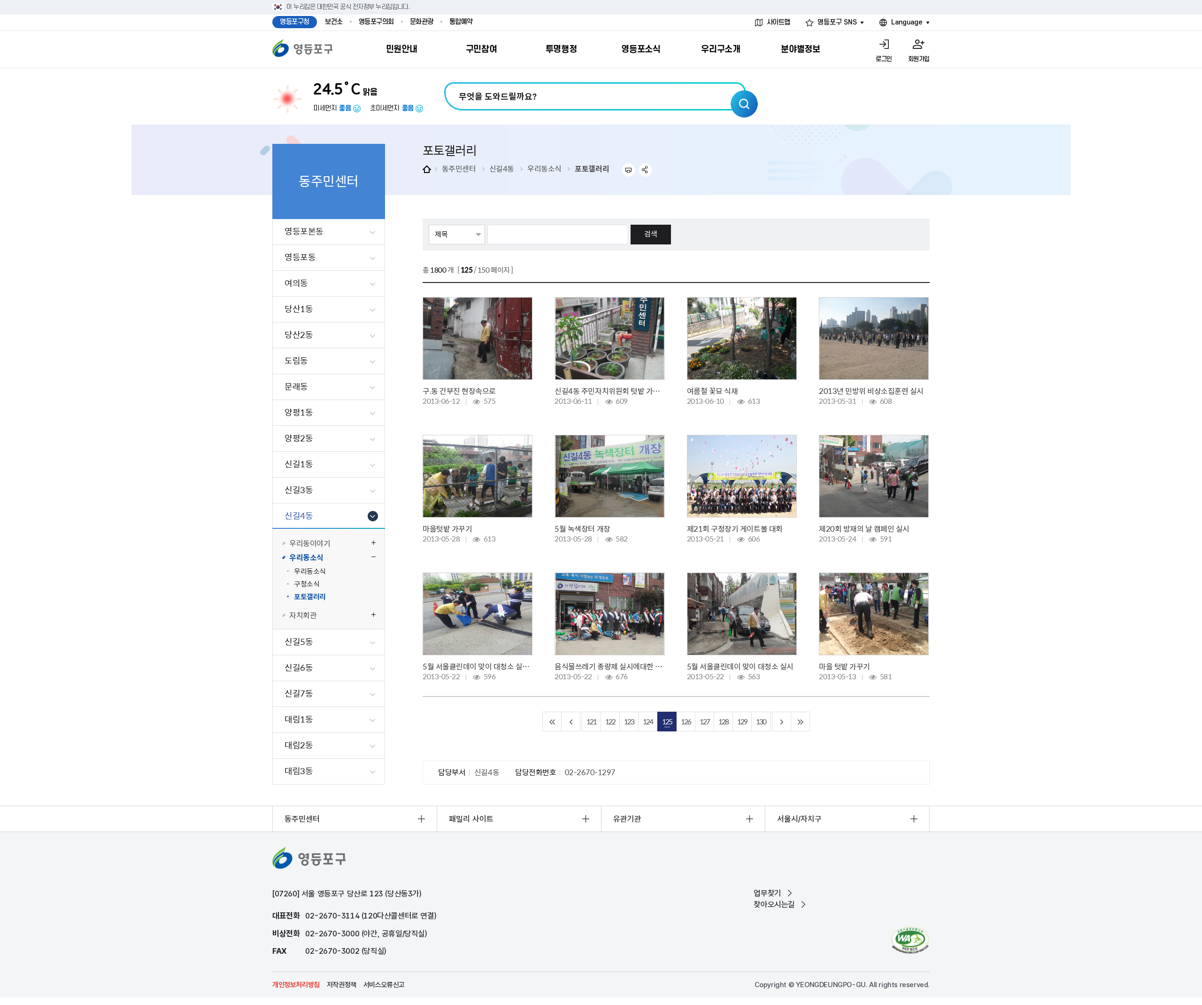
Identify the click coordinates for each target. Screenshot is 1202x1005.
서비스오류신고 (384, 985)
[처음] (552, 721)
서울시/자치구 (799, 819)
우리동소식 (544, 168)
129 (742, 721)
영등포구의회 (376, 22)
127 (704, 721)
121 (591, 721)
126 (686, 721)
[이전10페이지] (571, 721)
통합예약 (461, 22)
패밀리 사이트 (471, 819)
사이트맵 (778, 22)
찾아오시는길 (774, 904)
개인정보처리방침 (296, 985)
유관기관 (627, 819)
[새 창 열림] (910, 940)
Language (907, 22)
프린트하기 (628, 170)
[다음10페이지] (781, 721)
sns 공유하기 (646, 170)
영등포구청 (294, 22)
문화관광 (421, 22)
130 (761, 721)
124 (648, 721)
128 (723, 721)
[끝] (800, 721)
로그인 (884, 59)
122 (610, 721)
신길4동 (501, 168)
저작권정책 (341, 985)
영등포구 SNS (837, 22)
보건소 (334, 22)
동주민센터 (459, 168)
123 (629, 721)
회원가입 (919, 59)
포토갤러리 (592, 168)
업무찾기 (767, 893)
